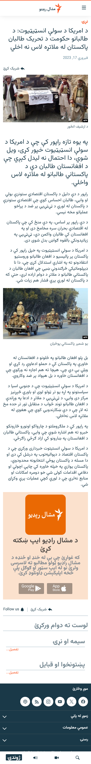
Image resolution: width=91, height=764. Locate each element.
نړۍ (84, 21)
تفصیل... (12, 649)
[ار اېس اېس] (36, 701)
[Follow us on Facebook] (83, 701)
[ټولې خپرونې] (35, 757)
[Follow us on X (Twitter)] (71, 701)
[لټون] (77, 757)
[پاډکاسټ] (25, 701)
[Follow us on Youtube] (60, 701)
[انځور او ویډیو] (56, 757)
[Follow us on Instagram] (48, 701)
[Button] (14, 69)
